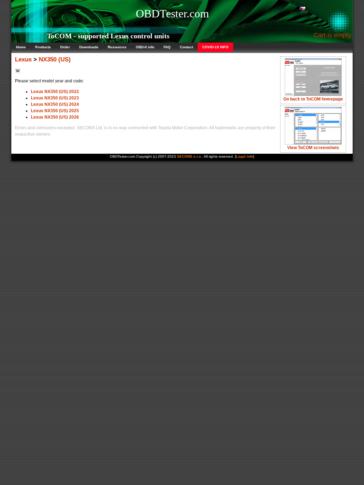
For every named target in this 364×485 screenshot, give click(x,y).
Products (43, 47)
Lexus (23, 59)
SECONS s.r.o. (189, 156)
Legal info (244, 156)
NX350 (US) (55, 59)
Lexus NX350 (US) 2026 (55, 117)
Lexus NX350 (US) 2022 (55, 91)
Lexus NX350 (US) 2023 (55, 98)
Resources (117, 47)
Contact (186, 47)
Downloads (88, 47)
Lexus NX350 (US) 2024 (55, 104)
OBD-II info (145, 47)
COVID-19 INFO (215, 47)
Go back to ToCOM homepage (313, 99)
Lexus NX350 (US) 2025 (55, 110)
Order (65, 47)
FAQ (167, 47)
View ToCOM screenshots (313, 147)
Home (21, 47)
